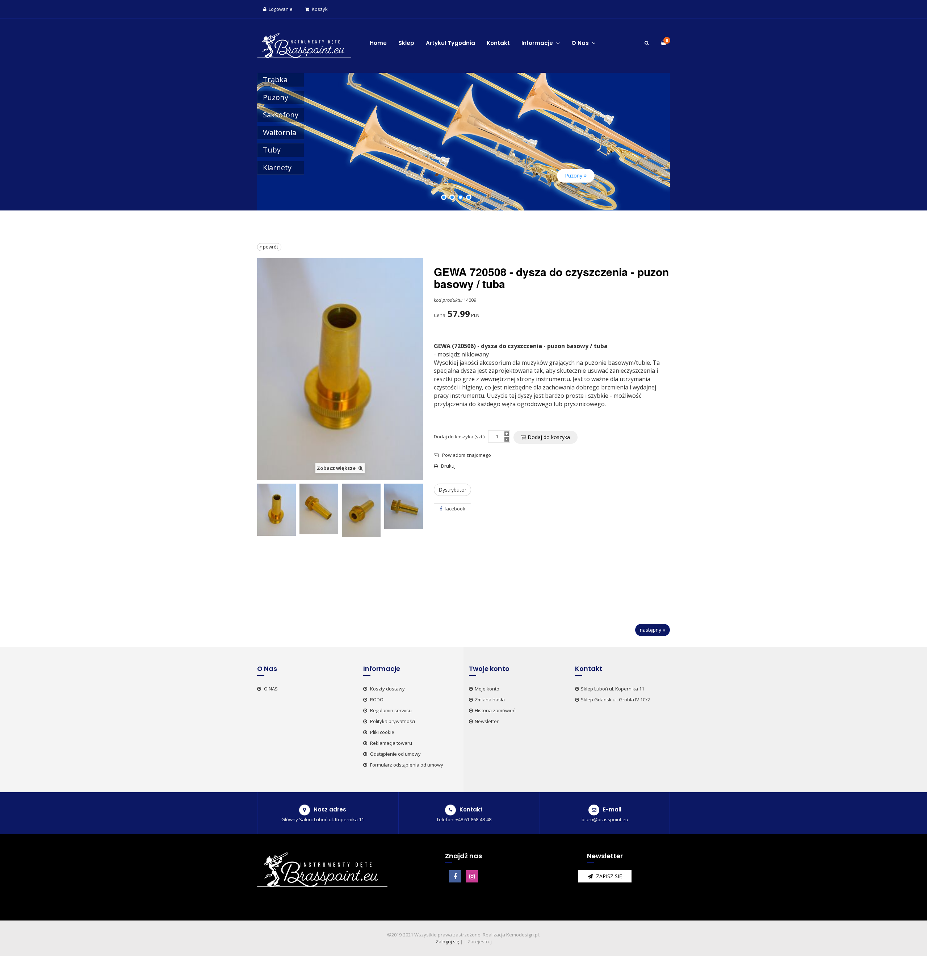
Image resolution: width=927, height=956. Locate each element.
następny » (652, 629)
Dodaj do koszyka (548, 437)
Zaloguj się (447, 941)
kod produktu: (448, 300)
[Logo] (304, 45)
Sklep (406, 43)
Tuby (272, 150)
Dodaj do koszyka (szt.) (459, 436)
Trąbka (275, 79)
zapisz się (608, 876)
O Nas (580, 43)
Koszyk (320, 9)
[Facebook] (455, 876)
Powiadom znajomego (466, 455)
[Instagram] (472, 876)
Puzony (275, 97)
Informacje (537, 43)
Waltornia (279, 132)
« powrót (269, 247)
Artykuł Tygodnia (450, 43)
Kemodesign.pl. (523, 934)
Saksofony (280, 115)
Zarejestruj (479, 941)
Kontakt (498, 43)
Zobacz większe (337, 468)
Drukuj (448, 466)
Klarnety (277, 167)
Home (378, 43)
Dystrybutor (452, 489)
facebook (454, 508)
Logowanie (281, 9)
